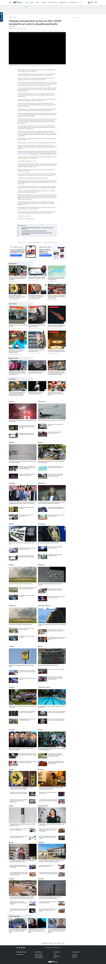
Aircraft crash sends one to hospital (56, 669)
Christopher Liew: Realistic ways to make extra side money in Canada (36, 277)
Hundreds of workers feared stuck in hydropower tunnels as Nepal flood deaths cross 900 (57, 297)
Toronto (11, 17)
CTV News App (44, 943)
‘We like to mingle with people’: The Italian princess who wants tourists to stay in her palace (51, 861)
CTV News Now (73, 2)
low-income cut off (24, 154)
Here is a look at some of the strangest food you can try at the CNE (56, 394)
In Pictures (43, 2)
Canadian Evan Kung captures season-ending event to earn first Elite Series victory (22, 861)
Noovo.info (75, 954)
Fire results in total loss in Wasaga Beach (48, 665)
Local (26, 2)
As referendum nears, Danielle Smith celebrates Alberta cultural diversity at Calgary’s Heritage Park (27, 467)
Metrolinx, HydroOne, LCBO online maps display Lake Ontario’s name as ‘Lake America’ (56, 278)
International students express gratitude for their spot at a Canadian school (16, 351)
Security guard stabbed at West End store (48, 542)
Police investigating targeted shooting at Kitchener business (50, 584)
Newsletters (59, 943)
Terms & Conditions (39, 955)
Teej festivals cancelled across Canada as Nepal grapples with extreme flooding (27, 754)
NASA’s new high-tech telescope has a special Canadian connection (57, 325)
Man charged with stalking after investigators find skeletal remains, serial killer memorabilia (55, 754)
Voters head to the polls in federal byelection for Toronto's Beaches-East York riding (27, 426)
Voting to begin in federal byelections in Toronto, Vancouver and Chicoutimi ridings (17, 297)
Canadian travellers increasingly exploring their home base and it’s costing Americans (17, 373)
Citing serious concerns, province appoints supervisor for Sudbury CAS (56, 630)
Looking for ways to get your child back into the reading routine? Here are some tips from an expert (56, 373)
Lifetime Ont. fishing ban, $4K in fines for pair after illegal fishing (52, 625)
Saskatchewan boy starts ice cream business (17, 325)
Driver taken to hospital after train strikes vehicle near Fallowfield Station (51, 462)
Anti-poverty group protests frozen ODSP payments (34, 231)
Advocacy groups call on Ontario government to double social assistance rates (37, 233)
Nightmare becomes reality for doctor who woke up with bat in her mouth (36, 931)
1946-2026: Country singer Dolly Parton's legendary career (35, 393)
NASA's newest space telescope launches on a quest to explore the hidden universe (50, 897)
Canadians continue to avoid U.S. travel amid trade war (36, 350)
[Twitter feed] (17, 947)
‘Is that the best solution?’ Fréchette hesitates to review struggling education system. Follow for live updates (22, 502)
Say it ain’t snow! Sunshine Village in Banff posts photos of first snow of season (22, 462)
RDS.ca (74, 957)
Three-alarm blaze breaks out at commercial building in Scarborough (22, 421)
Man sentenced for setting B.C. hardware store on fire (55, 433)
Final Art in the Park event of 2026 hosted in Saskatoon (26, 629)
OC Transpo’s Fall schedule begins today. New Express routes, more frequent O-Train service (55, 475)
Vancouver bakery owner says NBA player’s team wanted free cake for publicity (56, 931)
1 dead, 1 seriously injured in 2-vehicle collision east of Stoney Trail (27, 475)
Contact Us (51, 943)
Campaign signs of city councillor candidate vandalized (55, 555)
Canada (32, 2)
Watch (37, 2)
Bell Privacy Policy (38, 954)
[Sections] (10, 2)
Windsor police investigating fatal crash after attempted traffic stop (22, 707)
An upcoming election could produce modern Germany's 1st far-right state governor (52, 749)
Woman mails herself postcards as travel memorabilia (36, 325)
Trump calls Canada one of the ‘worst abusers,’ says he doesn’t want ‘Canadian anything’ (36, 297)
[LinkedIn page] (24, 947)
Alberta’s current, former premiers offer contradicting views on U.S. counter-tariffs (56, 638)
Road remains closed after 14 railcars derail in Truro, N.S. (22, 543)
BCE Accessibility (19, 954)
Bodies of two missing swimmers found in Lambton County (21, 666)
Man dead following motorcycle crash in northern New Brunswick (27, 549)
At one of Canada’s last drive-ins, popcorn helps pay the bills (36, 372)
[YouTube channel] (22, 947)
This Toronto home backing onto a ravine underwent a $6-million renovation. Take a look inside (17, 394)
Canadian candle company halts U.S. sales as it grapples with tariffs (56, 350)
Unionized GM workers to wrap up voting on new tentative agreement (27, 762)
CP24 (55, 954)
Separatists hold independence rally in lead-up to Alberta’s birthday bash (18, 931)
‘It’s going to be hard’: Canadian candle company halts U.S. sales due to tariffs (51, 788)
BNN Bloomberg (57, 955)
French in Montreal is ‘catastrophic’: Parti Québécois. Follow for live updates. (22, 749)
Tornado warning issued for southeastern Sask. (20, 583)
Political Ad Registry (39, 957)
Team (63, 943)
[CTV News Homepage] (18, 2)
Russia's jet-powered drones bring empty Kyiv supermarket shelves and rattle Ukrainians (56, 762)
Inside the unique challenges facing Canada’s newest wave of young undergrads (17, 278)
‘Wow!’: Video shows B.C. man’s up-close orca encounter (51, 420)
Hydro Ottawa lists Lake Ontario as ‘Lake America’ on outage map (55, 467)
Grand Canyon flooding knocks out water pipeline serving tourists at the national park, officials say (22, 897)
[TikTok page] (19, 947)
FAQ (55, 943)
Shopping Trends (63, 2)
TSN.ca (55, 957)
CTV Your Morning (52, 2)
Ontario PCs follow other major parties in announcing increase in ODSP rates (37, 228)
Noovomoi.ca (75, 955)
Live (80, 2)
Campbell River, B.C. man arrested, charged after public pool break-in (51, 707)
